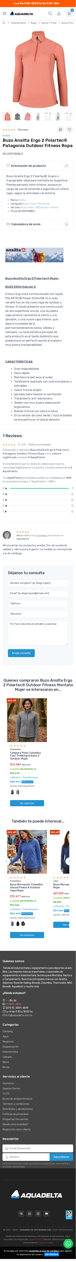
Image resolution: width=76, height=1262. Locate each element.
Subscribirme (61, 1157)
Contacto (8, 1083)
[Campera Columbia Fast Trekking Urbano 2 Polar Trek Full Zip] (27, 720)
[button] (50, 13)
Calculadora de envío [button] (26, 224)
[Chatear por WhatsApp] (68, 1243)
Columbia (15, 749)
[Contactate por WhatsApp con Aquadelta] (29, 1213)
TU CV (6, 1093)
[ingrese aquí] (36, 1239)
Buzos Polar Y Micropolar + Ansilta (39, 207)
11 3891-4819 (13, 1004)
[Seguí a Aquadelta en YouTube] (46, 1213)
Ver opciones (27, 803)
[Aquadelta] (21, 13)
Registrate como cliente (17, 1129)
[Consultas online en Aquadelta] (21, 1213)
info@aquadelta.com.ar (18, 1015)
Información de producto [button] (28, 166)
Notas (6, 1067)
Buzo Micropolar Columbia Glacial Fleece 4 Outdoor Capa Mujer (26, 887)
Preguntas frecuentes (15, 1119)
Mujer (34, 23)
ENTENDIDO (52, 1254)
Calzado (7, 1056)
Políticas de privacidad (15, 1114)
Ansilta (22, 200)
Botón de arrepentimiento (17, 1098)
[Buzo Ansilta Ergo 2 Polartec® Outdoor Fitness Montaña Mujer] (7, 116)
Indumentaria (18, 23)
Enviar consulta (21, 653)
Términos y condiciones (16, 1103)
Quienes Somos (11, 1088)
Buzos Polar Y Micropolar (36, 203)
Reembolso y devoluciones (18, 1109)
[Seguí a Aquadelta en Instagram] (38, 1213)
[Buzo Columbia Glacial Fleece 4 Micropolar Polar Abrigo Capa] (27, 852)
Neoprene (8, 1041)
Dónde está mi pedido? (16, 1124)
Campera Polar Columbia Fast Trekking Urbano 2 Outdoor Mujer (25, 755)
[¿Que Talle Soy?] (68, 116)
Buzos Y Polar (49, 23)
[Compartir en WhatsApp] (60, 129)
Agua (5, 1036)
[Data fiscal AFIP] (69, 1214)
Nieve (6, 1062)
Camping (8, 1031)
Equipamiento (11, 1046)
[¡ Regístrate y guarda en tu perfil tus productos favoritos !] (69, 129)
